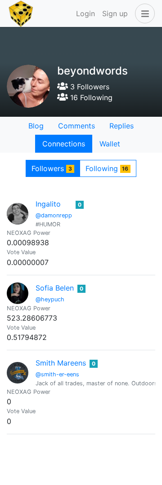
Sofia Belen (55, 287)
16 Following (90, 97)
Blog (36, 125)
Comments (76, 125)
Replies (121, 125)
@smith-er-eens (57, 374)
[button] (143, 13)
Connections (63, 143)
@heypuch (50, 299)
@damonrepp (54, 215)
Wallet (109, 143)
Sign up (115, 13)
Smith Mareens (61, 362)
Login (85, 13)
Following (107, 168)
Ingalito (48, 203)
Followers (52, 168)
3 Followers (88, 86)
